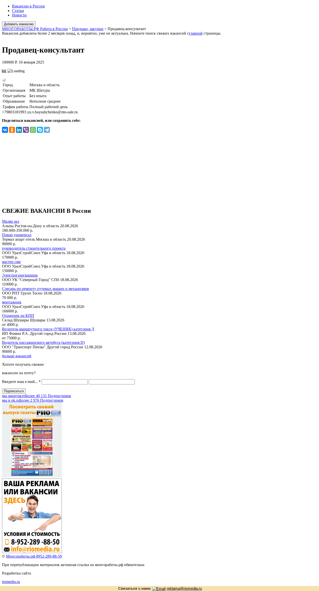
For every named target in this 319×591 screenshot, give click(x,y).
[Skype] (40, 130)
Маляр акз (10, 221)
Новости (19, 15)
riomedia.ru (11, 582)
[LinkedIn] (19, 130)
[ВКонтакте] (5, 130)
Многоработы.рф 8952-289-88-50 (34, 556)
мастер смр (11, 262)
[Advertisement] (159, 168)
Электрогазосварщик (20, 275)
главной (196, 33)
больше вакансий (16, 356)
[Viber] (26, 130)
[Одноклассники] (12, 130)
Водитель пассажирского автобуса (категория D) (43, 342)
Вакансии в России (28, 6)
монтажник (11, 302)
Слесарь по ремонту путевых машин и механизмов (45, 289)
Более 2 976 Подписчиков (32, 400)
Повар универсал (16, 235)
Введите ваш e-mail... (21, 381)
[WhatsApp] (33, 130)
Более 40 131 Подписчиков (36, 396)
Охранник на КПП (18, 315)
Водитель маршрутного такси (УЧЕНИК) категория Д (48, 329)
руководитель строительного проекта (34, 248)
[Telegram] (47, 130)
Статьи (18, 10)
